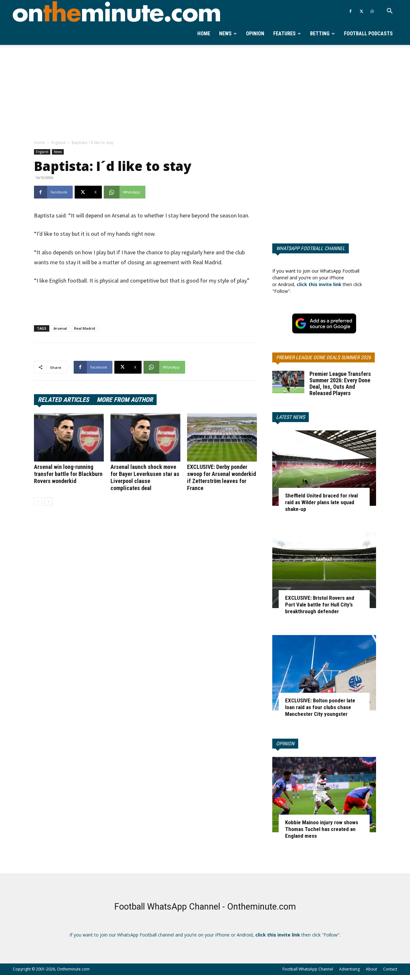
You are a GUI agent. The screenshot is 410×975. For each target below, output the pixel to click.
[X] (361, 11)
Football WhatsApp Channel (308, 969)
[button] (389, 12)
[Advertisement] (205, 93)
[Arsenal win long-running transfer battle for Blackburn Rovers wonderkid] (69, 437)
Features (284, 33)
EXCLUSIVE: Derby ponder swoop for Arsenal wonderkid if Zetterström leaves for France (221, 477)
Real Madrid (84, 328)
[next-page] (48, 501)
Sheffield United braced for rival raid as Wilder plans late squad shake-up (321, 502)
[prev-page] (38, 501)
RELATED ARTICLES (63, 399)
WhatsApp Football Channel (310, 248)
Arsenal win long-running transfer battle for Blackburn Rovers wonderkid (68, 473)
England (58, 142)
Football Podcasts (368, 33)
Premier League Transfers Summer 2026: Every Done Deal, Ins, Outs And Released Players (340, 383)
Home (203, 33)
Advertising (349, 969)
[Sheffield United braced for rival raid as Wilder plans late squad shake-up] (324, 468)
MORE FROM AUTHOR (125, 399)
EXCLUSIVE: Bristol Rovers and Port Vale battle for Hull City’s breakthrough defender (319, 605)
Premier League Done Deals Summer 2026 (323, 357)
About (371, 969)
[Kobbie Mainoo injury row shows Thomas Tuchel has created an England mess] (324, 794)
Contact (390, 969)
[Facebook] (350, 11)
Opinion (255, 33)
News (225, 33)
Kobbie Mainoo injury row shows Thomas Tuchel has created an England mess (321, 829)
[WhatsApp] (372, 11)
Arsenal (60, 328)
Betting (320, 33)
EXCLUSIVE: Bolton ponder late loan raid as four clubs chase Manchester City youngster (320, 707)
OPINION (285, 744)
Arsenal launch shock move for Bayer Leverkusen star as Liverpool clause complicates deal (145, 477)
